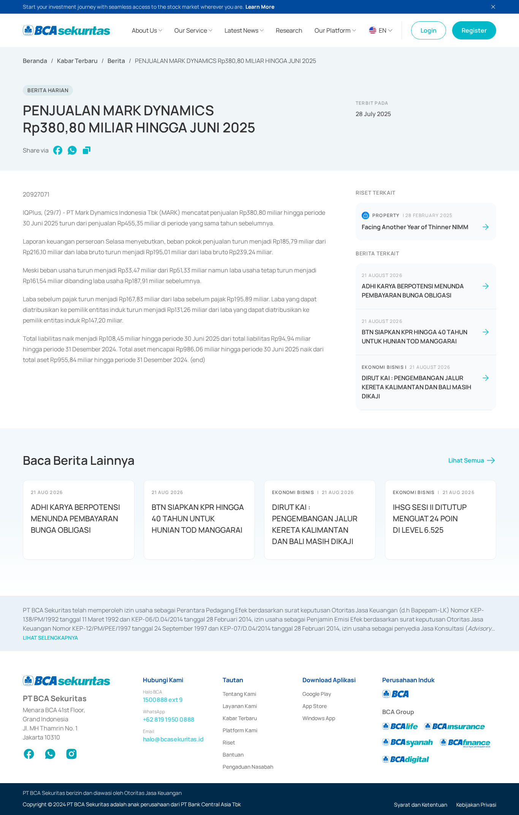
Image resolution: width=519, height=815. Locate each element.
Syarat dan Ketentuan (420, 804)
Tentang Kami (239, 693)
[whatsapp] (72, 150)
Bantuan (233, 754)
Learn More (259, 6)
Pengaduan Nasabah (248, 766)
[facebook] (57, 150)
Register (474, 30)
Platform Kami (240, 730)
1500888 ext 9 (163, 699)
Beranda (35, 61)
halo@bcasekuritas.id (173, 739)
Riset (229, 742)
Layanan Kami (240, 706)
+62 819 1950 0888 (169, 719)
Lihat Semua (466, 460)
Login (429, 30)
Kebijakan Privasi (476, 804)
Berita (116, 61)
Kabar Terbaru (77, 61)
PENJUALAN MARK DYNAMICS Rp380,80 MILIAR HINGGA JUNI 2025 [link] (225, 61)
